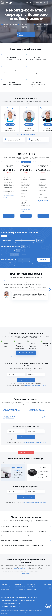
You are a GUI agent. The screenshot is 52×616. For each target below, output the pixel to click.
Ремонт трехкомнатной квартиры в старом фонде (11, 409)
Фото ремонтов (5, 589)
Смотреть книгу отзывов (27, 352)
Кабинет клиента (46, 584)
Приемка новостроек (19, 586)
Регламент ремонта (19, 589)
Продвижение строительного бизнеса (11, 606)
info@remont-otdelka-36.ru (11, 600)
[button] (2, 289)
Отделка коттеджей (32, 589)
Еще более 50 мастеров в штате (26, 134)
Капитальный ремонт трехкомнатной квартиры (37, 409)
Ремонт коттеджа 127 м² (37, 417)
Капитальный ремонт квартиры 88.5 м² (10, 417)
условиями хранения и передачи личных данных (35, 385)
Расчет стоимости (40, 2)
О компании (4, 584)
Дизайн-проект (18, 584)
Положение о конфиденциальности (10, 603)
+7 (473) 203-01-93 (26, 2)
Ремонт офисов (31, 586)
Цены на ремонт (5, 586)
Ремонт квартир (31, 584)
